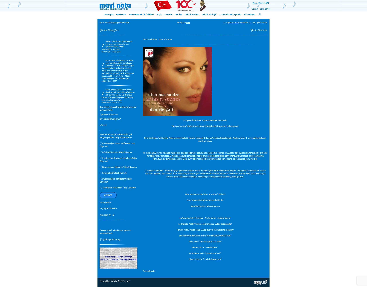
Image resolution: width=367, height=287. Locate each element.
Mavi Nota (121, 14)
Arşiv (159, 14)
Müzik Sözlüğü (209, 14)
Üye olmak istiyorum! (109, 114)
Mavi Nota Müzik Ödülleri (141, 14)
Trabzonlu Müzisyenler (230, 14)
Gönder (108, 195)
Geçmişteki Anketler (108, 208)
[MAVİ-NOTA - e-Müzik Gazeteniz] (152, 6)
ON (184, 22)
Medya (178, 14)
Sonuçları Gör (106, 202)
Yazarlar (168, 14)
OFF (188, 22)
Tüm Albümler (149, 271)
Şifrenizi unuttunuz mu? (110, 119)
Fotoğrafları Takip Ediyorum (114, 173)
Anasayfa (108, 14)
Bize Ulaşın (249, 14)
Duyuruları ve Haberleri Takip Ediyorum (119, 167)
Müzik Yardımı (192, 14)
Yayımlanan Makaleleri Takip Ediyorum (119, 188)
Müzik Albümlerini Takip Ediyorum (117, 152)
